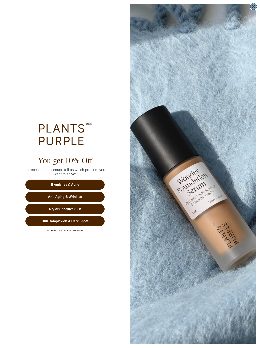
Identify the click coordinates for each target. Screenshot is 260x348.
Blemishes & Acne (65, 184)
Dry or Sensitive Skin (65, 209)
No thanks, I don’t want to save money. (65, 230)
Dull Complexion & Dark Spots (65, 221)
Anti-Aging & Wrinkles (65, 196)
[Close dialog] (253, 6)
